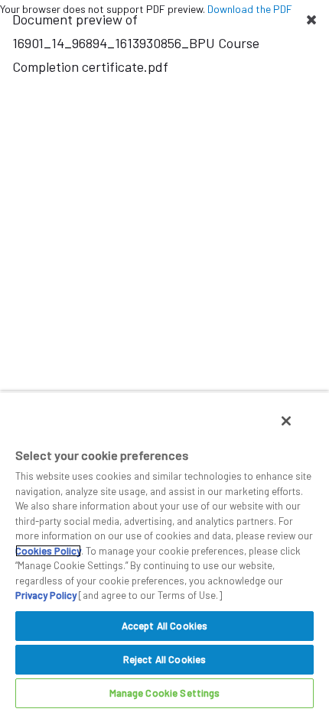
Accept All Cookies (164, 626)
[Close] (286, 421)
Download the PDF (249, 8)
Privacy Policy (46, 595)
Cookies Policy (48, 551)
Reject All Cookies (164, 659)
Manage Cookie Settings (164, 693)
